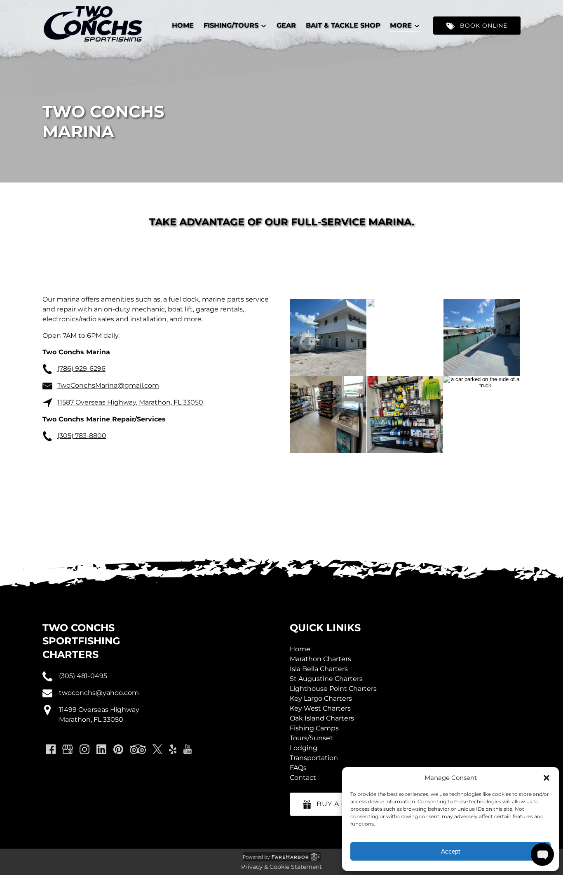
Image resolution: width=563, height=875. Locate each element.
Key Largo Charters (321, 698)
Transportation (314, 758)
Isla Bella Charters (319, 669)
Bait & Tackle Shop (343, 25)
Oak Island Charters (322, 718)
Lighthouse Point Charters (333, 689)
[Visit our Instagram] (84, 749)
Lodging (303, 748)
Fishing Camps (314, 728)
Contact (303, 777)
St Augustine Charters (326, 679)
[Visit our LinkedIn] (101, 749)
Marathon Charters (320, 659)
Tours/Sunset (311, 738)
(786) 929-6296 (81, 368)
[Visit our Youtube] (187, 749)
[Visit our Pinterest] (118, 749)
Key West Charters (320, 708)
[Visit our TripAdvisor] (138, 749)
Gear (286, 25)
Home (183, 25)
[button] (546, 778)
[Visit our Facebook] (51, 749)
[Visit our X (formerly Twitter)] (157, 749)
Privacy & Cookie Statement (281, 866)
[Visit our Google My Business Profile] (67, 749)
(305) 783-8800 (81, 436)
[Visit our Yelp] (172, 749)
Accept (450, 851)
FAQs (298, 768)
